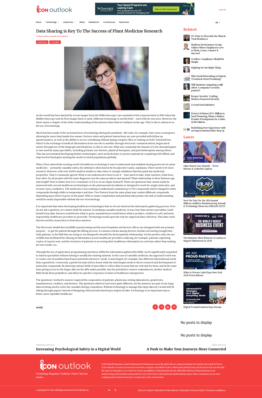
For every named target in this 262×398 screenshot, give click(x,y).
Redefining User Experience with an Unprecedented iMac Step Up (208, 129)
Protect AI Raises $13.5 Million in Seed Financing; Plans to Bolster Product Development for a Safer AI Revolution (208, 117)
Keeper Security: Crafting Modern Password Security (205, 97)
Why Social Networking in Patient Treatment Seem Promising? (208, 77)
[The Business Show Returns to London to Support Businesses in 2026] (204, 224)
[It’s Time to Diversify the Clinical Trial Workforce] (186, 38)
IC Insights (55, 42)
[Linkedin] (168, 307)
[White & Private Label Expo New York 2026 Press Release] (204, 258)
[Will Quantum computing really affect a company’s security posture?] (186, 86)
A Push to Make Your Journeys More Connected (186, 349)
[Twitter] (161, 307)
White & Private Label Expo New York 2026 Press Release (202, 274)
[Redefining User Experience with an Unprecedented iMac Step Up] (186, 129)
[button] (222, 10)
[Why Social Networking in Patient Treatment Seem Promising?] (186, 78)
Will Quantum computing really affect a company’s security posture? (207, 87)
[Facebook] (155, 307)
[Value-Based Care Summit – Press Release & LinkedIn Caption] (204, 152)
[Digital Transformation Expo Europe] (204, 293)
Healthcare (42, 42)
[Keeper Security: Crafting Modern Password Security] (186, 98)
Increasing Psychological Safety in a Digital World (78, 349)
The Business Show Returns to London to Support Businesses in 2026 (204, 239)
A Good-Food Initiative (203, 105)
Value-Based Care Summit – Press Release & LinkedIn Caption (200, 167)
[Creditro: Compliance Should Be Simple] (186, 61)
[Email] (174, 307)
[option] (145, 10)
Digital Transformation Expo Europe (202, 307)
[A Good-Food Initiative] (186, 106)
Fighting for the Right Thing (206, 67)
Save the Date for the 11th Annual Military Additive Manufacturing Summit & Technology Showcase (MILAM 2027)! (204, 203)
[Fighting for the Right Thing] (186, 69)
